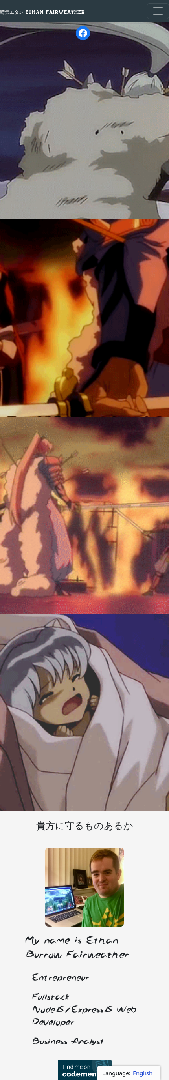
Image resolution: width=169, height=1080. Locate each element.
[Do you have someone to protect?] (84, 887)
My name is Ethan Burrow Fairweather (77, 948)
